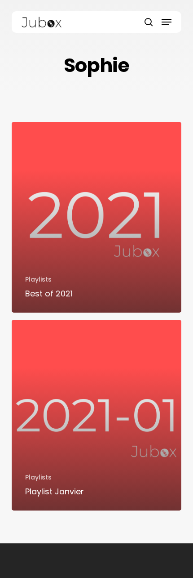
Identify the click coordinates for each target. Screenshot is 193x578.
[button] (166, 22)
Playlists (38, 279)
